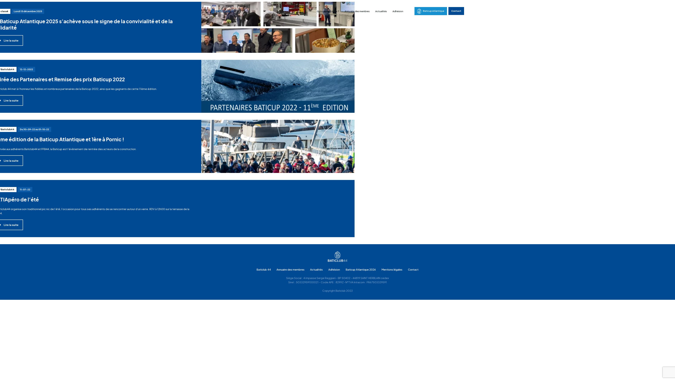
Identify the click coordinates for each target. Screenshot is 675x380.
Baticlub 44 (263, 269)
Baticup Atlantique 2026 (361, 269)
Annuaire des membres (357, 11)
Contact (456, 11)
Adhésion (398, 11)
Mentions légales (391, 269)
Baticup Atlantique (433, 11)
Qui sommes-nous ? (328, 11)
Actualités (381, 11)
